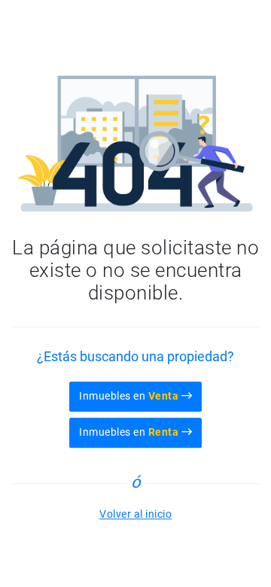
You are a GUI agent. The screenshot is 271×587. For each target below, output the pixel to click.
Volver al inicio (135, 514)
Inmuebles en (128, 396)
